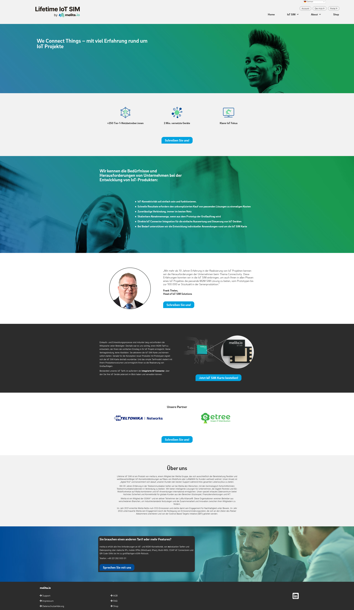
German (309, 2)
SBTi (200, 513)
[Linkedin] (296, 596)
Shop (336, 14)
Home (271, 14)
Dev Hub (319, 8)
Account (305, 8)
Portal (332, 8)
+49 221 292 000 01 (116, 558)
